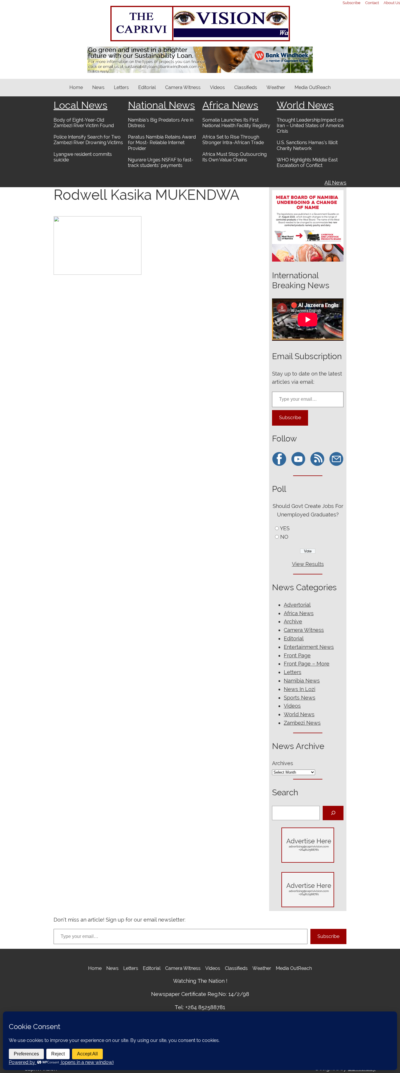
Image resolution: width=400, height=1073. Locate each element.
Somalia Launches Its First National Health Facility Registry (236, 122)
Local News (80, 105)
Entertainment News (309, 647)
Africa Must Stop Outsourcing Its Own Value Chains (234, 157)
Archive (293, 621)
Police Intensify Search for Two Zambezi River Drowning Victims (88, 139)
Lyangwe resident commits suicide (83, 157)
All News (335, 183)
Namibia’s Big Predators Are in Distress (160, 122)
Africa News (230, 105)
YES (285, 528)
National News (161, 105)
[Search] (333, 813)
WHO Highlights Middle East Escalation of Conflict (307, 162)
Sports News (299, 698)
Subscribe (290, 417)
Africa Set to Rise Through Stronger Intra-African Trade (233, 139)
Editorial (294, 638)
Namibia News (302, 681)
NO (284, 537)
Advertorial (297, 605)
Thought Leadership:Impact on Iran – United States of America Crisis (310, 125)
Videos (292, 706)
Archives (282, 763)
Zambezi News (302, 723)
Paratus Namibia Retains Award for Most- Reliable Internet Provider (162, 142)
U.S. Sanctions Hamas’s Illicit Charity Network (307, 145)
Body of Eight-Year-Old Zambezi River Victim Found (84, 122)
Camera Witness (304, 630)
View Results (308, 564)
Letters (292, 672)
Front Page (297, 655)
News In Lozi (299, 689)
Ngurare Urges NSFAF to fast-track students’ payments (160, 162)
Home (76, 87)
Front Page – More (306, 664)
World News (305, 105)
